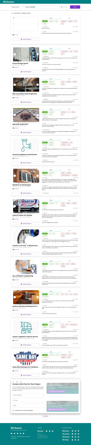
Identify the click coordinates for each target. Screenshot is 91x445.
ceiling (73, 112)
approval (70, 21)
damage (74, 81)
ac (68, 112)
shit (62, 23)
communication (65, 51)
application (64, 21)
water (63, 81)
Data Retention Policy (21, 436)
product (44, 23)
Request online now (58, 409)
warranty (63, 144)
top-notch (51, 51)
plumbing (63, 112)
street (63, 84)
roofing (74, 233)
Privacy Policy (13, 436)
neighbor (73, 263)
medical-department (66, 175)
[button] (28, 395)
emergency (74, 175)
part (69, 144)
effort (63, 235)
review (76, 51)
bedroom (68, 233)
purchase (45, 21)
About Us (39, 433)
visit (62, 294)
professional (52, 84)
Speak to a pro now (57, 391)
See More (45, 416)
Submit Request (27, 39)
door (63, 53)
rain (71, 294)
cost (62, 233)
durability (68, 81)
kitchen (51, 144)
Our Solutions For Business (42, 436)
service (44, 266)
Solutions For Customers (42, 437)
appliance (51, 142)
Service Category (17, 395)
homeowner (64, 355)
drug (56, 21)
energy (44, 53)
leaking (68, 203)
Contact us (28, 436)
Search (75, 7)
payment (63, 327)
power (75, 294)
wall (69, 357)
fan (53, 233)
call (71, 51)
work (51, 114)
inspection (51, 81)
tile (62, 114)
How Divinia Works (41, 435)
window (44, 175)
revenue (51, 21)
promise (68, 172)
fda (75, 21)
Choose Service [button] (15, 7)
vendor (63, 172)
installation (51, 53)
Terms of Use (13, 438)
